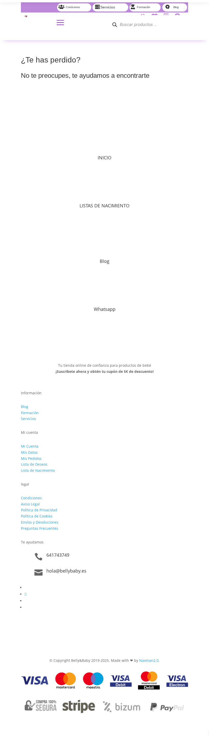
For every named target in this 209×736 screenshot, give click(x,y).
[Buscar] (114, 24)
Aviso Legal (30, 504)
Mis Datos (29, 452)
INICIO (104, 158)
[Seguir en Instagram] (25, 594)
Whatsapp (104, 309)
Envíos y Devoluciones (39, 522)
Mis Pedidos (31, 458)
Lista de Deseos (34, 464)
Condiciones (31, 498)
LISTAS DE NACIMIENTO (104, 205)
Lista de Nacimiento (38, 470)
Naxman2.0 (149, 660)
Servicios (28, 418)
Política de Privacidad (39, 509)
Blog (104, 261)
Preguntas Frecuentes (39, 528)
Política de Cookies (37, 516)
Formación (30, 412)
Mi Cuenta (29, 446)
